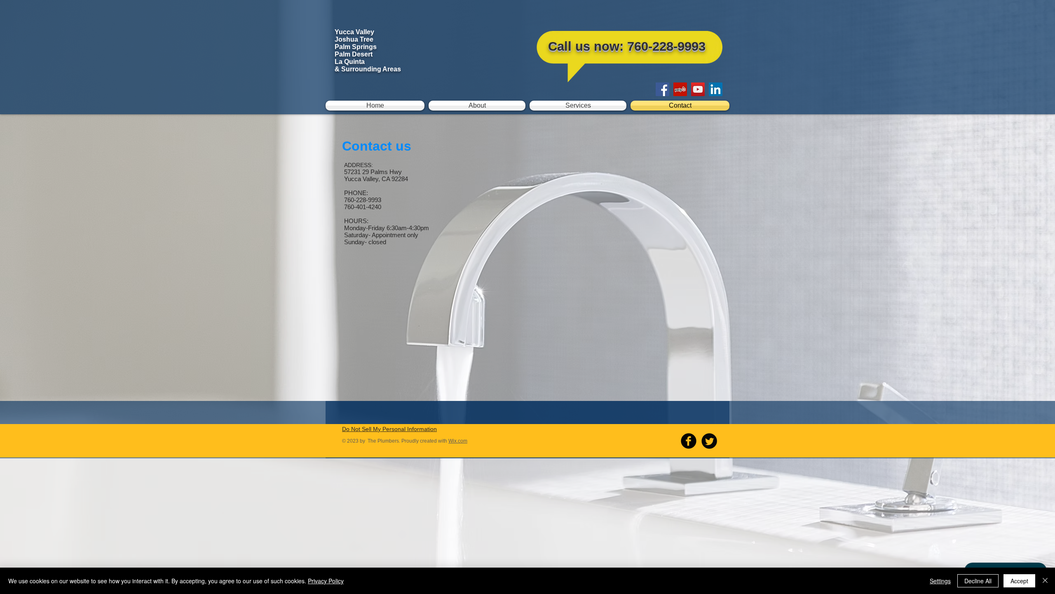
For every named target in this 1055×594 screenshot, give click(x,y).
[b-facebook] (688, 441)
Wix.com (457, 441)
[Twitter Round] (709, 441)
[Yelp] (680, 89)
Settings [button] (940, 581)
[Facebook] (662, 89)
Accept (1019, 581)
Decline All (978, 581)
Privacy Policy (326, 581)
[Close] (1045, 580)
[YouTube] (698, 89)
